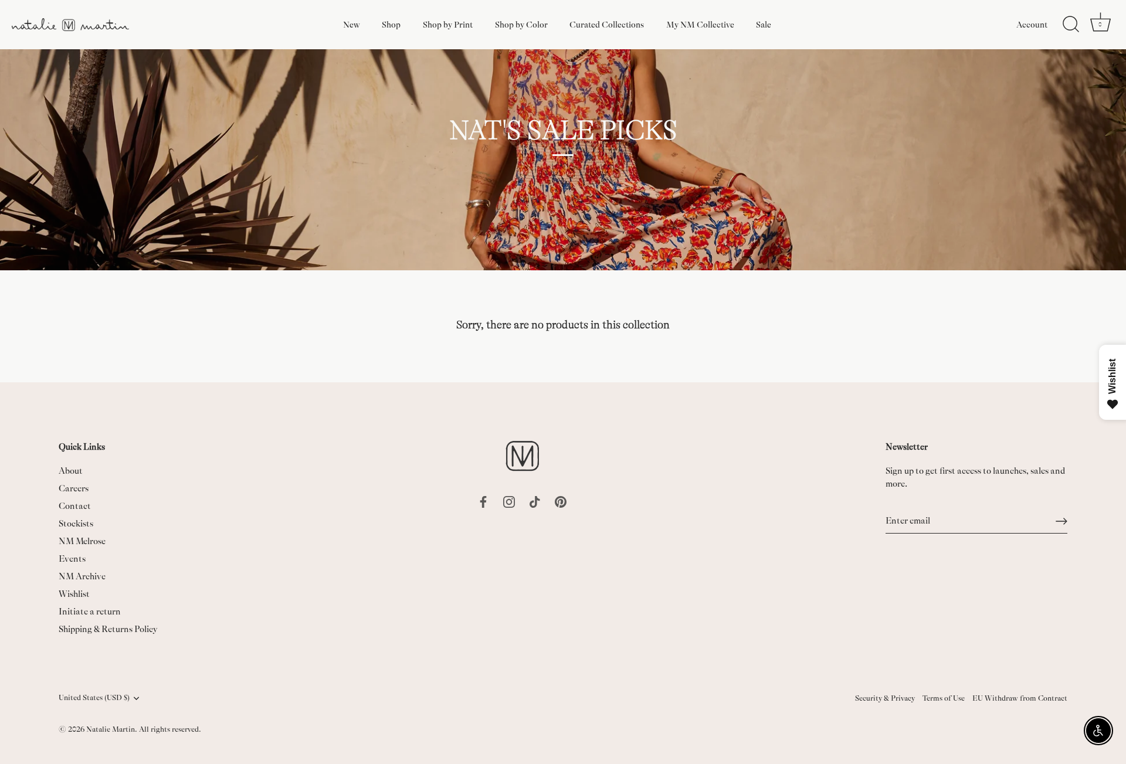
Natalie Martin (110, 729)
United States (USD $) (94, 698)
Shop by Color (521, 24)
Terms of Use (943, 698)
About (71, 471)
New (351, 24)
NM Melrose (82, 541)
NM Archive (82, 577)
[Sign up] (1061, 521)
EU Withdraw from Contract (1019, 698)
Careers (74, 489)
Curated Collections (606, 24)
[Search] (1071, 25)
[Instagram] (509, 501)
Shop (391, 24)
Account (1031, 24)
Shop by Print (448, 24)
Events (72, 559)
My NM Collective (700, 24)
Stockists (76, 524)
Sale (763, 24)
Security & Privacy (885, 698)
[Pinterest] (561, 501)
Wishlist (74, 594)
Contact (75, 506)
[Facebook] (483, 501)
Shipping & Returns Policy (108, 629)
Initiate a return (90, 612)
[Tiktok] (535, 501)
